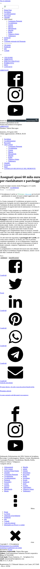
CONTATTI (8, 67)
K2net (10, 549)
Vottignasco (12, 36)
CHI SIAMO (8, 57)
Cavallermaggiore (10, 14)
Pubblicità (7, 47)
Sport (6, 39)
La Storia (7, 514)
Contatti (6, 50)
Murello (10, 30)
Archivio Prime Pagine (11, 471)
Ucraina (25, 485)
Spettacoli (7, 38)
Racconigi (7, 15)
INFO (6, 65)
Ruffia (10, 32)
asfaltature (4, 258)
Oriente (25, 471)
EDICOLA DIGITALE (11, 61)
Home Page (8, 10)
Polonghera (26, 473)
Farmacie (7, 480)
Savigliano (7, 12)
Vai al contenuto (5, 1)
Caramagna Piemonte (15, 21)
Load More (20, 401)
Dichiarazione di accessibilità (9, 546)
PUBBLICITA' (9, 63)
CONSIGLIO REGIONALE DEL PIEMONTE (20, 168)
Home (2, 190)
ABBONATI (8, 59)
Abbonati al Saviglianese (12, 516)
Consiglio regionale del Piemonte (15, 41)
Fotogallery (7, 482)
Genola (10, 25)
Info (5, 49)
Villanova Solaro (13, 34)
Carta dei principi (9, 523)
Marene (10, 27)
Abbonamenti (8, 467)
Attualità (7, 17)
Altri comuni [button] (8, 19)
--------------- (8, 43)
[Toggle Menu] (1, 3)
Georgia (6, 485)
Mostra (6, 491)
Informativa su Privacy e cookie (14, 525)
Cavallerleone (12, 23)
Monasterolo (12, 28)
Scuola (25, 480)
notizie (25, 469)
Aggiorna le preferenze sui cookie (11, 548)
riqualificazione (14, 258)
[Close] (1, 54)
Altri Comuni (8, 144)
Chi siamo (7, 45)
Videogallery (27, 487)
